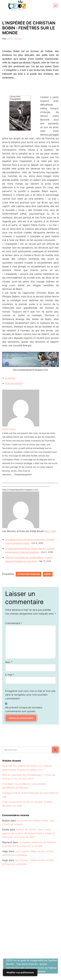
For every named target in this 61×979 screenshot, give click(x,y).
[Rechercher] (55, 750)
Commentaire (13, 623)
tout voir (50, 531)
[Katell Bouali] (20, 425)
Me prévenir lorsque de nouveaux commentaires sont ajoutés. (23, 709)
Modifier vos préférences (20, 972)
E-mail (9, 674)
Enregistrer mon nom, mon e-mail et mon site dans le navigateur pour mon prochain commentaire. (30, 694)
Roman (47, 574)
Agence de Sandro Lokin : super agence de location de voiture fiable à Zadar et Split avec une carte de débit (28, 833)
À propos (10, 377)
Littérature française (28, 574)
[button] (55, 5)
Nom (8, 662)
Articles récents (14, 383)
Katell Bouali (14, 38)
